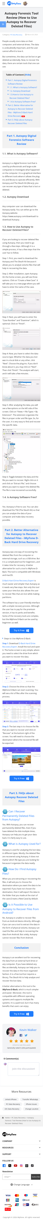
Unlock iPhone (10, 1099)
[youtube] (15, 1165)
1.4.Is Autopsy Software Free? (23, 101)
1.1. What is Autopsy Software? (23, 87)
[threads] (26, 1165)
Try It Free (19, 630)
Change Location (31, 1109)
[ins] (21, 1165)
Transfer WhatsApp (30, 1099)
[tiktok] (32, 1165)
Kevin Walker (28, 1030)
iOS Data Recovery (12, 1109)
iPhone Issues (31, 1104)
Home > (8, 1118)
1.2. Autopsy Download (20, 91)
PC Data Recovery (16, 35)
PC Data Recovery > (19, 1118)
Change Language (22, 1184)
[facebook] (4, 1165)
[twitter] (9, 1165)
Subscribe (36, 1177)
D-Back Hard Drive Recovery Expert (18, 580)
